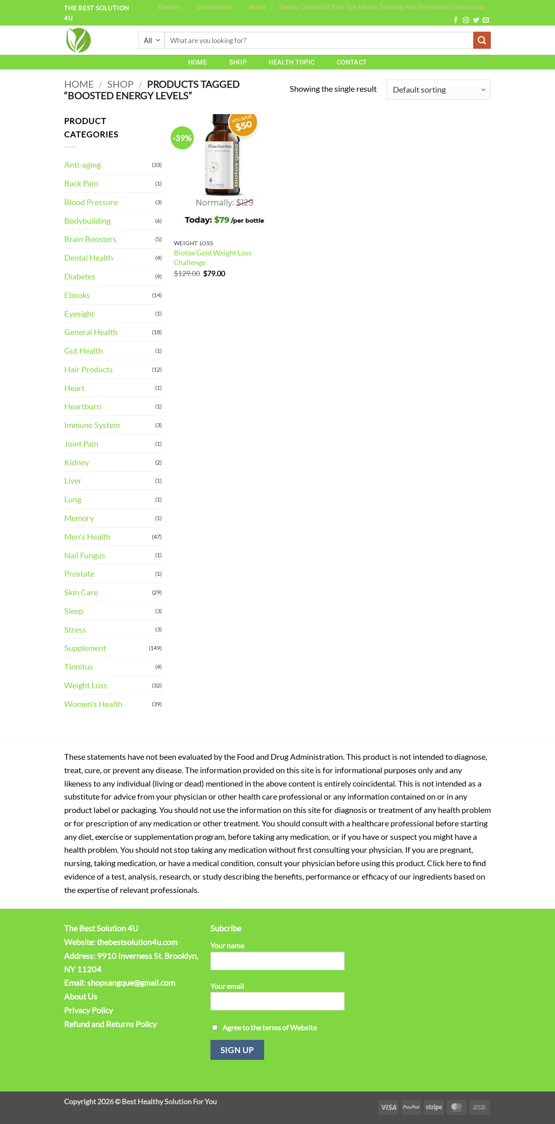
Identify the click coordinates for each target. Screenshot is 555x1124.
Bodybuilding (87, 220)
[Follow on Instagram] (466, 20)
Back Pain (81, 183)
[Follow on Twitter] (476, 20)
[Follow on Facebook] (456, 20)
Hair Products (88, 369)
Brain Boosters (90, 239)
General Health (90, 332)
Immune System (92, 425)
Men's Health (87, 536)
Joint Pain (81, 443)
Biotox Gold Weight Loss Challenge (213, 257)
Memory (79, 518)
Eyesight (79, 313)
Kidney (76, 462)
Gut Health (83, 350)
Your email (227, 985)
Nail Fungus (84, 555)
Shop (238, 62)
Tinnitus (78, 666)
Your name (227, 945)
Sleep (73, 611)
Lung (72, 499)
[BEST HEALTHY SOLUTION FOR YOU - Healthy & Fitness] (95, 40)
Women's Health (93, 704)
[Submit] (482, 40)
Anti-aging (82, 164)
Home (258, 7)
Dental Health (88, 257)
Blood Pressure (91, 202)
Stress (75, 629)
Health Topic (291, 62)
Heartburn (82, 406)
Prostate (79, 573)
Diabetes (79, 276)
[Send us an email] (486, 20)
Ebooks (169, 7)
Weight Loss (85, 685)
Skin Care (81, 592)
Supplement (214, 7)
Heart (74, 388)
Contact (352, 62)
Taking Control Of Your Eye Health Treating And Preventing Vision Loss (381, 7)
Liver (73, 480)
